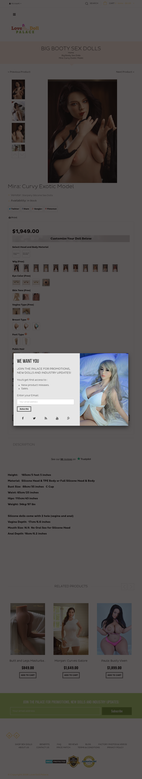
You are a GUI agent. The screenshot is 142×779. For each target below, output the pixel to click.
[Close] (128, 353)
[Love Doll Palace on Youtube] (57, 418)
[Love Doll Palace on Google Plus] (68, 418)
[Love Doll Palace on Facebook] (22, 418)
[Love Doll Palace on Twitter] (34, 418)
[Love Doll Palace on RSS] (45, 418)
